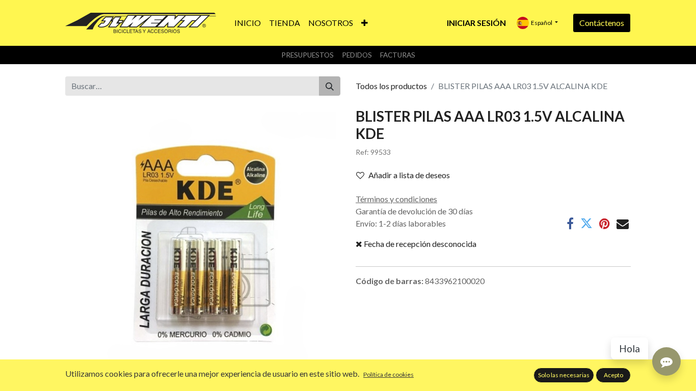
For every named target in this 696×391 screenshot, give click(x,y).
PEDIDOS (357, 55)
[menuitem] (247, 23)
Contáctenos (601, 22)
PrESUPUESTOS (307, 55)
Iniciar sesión (476, 22)
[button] (364, 23)
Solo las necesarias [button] (564, 375)
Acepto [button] (613, 375)
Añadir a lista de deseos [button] (409, 175)
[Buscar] (329, 86)
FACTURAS (397, 55)
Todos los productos (391, 86)
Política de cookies (388, 374)
